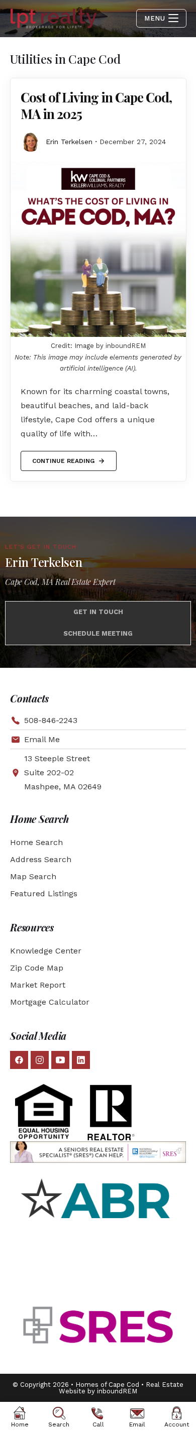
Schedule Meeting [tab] (98, 633)
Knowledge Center (45, 951)
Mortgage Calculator (49, 1002)
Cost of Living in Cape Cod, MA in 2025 (96, 105)
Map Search (33, 876)
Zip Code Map (36, 968)
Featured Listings (43, 893)
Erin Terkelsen (69, 142)
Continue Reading (63, 457)
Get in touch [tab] (98, 612)
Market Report (37, 985)
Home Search (36, 842)
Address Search (40, 859)
